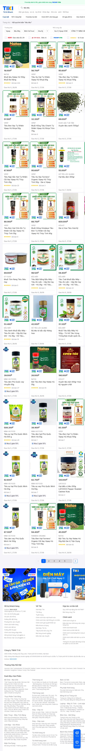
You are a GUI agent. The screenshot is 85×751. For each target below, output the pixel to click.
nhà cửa (54, 12)
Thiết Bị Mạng (71, 709)
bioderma (55, 668)
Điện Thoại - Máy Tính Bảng (15, 715)
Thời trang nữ (37, 680)
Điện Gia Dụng (9, 743)
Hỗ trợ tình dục (20, 738)
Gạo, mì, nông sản (14, 704)
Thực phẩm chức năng (15, 729)
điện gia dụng (24, 12)
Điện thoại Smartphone (11, 717)
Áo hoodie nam (41, 699)
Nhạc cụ (75, 726)
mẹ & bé (38, 12)
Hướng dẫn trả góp (10, 630)
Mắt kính (77, 690)
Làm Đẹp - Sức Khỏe (12, 725)
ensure (43, 668)
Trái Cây (7, 699)
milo (64, 668)
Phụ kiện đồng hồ (69, 700)
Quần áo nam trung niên (43, 704)
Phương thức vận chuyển (12, 622)
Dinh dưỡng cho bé (14, 687)
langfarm (14, 670)
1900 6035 (13, 659)
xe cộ (32, 12)
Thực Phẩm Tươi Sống (12, 696)
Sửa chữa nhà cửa (69, 719)
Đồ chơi (24, 682)
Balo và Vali (64, 680)
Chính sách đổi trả (10, 627)
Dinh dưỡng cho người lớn (16, 689)
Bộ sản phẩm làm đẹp (16, 738)
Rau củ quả (11, 701)
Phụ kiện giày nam (42, 727)
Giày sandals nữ (43, 714)
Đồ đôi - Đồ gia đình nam (46, 701)
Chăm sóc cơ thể (14, 730)
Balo (61, 682)
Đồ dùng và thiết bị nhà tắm (73, 723)
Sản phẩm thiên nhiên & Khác (15, 733)
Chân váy (46, 686)
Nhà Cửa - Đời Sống (67, 715)
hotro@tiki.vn (20, 635)
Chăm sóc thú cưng (66, 734)
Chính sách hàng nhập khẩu (13, 632)
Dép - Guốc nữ (46, 712)
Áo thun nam (36, 695)
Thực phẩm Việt (21, 701)
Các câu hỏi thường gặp (11, 614)
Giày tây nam (46, 723)
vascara (6, 668)
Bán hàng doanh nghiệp (43, 633)
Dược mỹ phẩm (22, 739)
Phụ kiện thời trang (67, 688)
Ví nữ (52, 735)
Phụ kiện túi (52, 737)
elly (60, 668)
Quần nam (44, 695)
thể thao (66, 12)
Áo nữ (34, 682)
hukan (20, 670)
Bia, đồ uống (11, 706)
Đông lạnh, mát (18, 702)
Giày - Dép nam (38, 721)
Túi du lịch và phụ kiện (71, 682)
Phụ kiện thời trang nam (72, 691)
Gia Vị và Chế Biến (69, 738)
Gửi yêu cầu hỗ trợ (10, 616)
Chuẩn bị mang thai (14, 693)
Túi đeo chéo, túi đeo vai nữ (41, 735)
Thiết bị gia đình (21, 745)
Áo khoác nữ (47, 684)
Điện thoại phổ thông (14, 719)
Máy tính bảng (13, 721)
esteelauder (18, 668)
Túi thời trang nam (39, 741)
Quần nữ (45, 682)
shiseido (7, 670)
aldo (75, 668)
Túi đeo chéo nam (43, 743)
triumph (80, 668)
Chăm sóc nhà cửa (16, 711)
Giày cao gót (36, 712)
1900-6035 (13, 609)
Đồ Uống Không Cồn (71, 741)
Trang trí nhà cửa (65, 717)
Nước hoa (12, 738)
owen (38, 668)
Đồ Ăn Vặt (67, 739)
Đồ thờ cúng (67, 726)
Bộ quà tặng (69, 743)
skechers (69, 668)
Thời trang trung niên (42, 689)
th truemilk (26, 668)
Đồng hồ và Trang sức (68, 696)
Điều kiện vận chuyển (42, 636)
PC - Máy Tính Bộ (68, 711)
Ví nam (34, 743)
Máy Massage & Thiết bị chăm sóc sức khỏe (17, 731)
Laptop (78, 711)
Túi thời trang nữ (38, 733)
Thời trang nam (38, 693)
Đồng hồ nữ (71, 698)
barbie (33, 668)
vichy (24, 670)
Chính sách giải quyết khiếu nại (46, 623)
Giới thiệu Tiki (40, 609)
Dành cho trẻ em (14, 708)
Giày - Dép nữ (37, 710)
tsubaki (33, 670)
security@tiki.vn (20, 638)
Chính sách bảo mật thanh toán (46, 617)
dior (12, 668)
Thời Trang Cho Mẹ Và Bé (12, 682)
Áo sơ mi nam (44, 697)
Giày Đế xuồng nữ (44, 717)
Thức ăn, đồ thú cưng (14, 709)
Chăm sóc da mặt (10, 727)
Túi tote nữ (44, 737)
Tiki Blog (39, 612)
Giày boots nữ (39, 716)
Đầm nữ (39, 682)
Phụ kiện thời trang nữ (67, 690)
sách (60, 12)
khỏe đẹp (46, 12)
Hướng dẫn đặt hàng (10, 619)
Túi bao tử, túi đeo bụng (49, 745)
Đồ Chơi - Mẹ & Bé (11, 680)
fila (28, 670)
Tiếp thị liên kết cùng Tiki (44, 631)
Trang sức (63, 698)
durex (49, 668)
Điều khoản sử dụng (42, 625)
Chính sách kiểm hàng (11, 624)
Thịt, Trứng (14, 699)
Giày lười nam (36, 723)
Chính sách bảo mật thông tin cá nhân (48, 620)
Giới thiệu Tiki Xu (41, 628)
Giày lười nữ (48, 716)
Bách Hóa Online (66, 732)
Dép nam (42, 725)
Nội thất (69, 721)
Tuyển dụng (39, 615)
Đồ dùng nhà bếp (9, 745)
